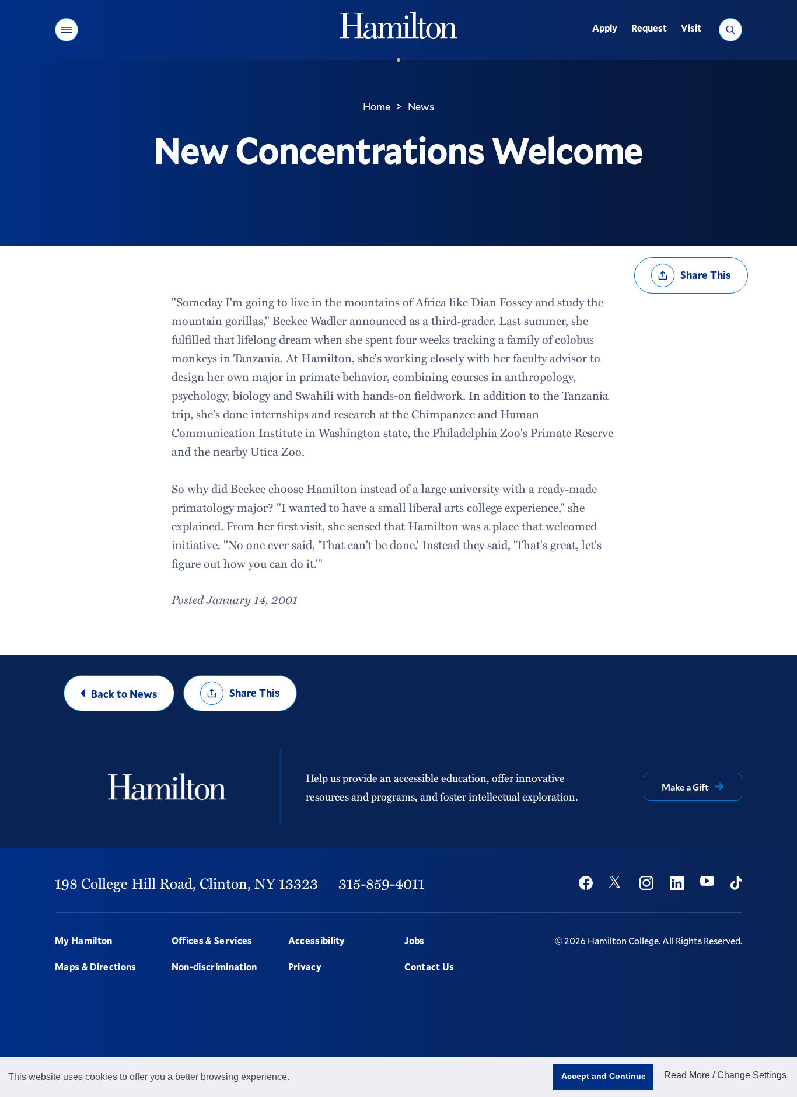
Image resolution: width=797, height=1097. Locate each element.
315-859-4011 (381, 883)
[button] (66, 29)
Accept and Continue (603, 1076)
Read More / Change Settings (725, 1075)
